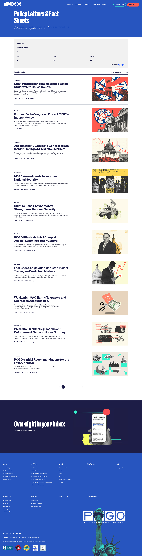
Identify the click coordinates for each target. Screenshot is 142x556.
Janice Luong (29, 158)
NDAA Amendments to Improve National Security (35, 177)
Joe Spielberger (31, 250)
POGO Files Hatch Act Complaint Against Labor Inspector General (36, 238)
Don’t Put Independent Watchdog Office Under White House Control (41, 85)
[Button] (110, 5)
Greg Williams (30, 189)
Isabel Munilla (30, 98)
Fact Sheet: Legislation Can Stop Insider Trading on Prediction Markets (41, 269)
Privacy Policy (29, 541)
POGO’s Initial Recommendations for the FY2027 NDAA (41, 361)
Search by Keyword (22, 48)
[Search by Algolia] (118, 65)
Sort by (112, 72)
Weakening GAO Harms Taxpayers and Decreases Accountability (40, 299)
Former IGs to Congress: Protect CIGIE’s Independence (41, 115)
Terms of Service (38, 541)
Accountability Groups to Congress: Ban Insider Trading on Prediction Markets (41, 147)
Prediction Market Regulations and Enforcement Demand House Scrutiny (40, 330)
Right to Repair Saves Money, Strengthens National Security (35, 207)
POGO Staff (29, 220)
